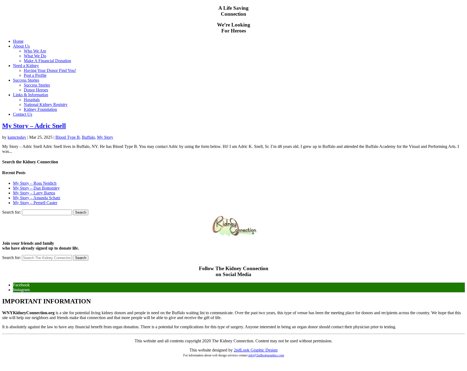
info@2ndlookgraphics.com (266, 355)
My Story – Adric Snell (34, 125)
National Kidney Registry (46, 104)
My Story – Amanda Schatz (36, 198)
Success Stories (26, 80)
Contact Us (22, 114)
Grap (254, 350)
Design (271, 350)
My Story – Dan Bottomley (36, 188)
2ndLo (239, 350)
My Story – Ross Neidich (34, 183)
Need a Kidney (26, 65)
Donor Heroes (36, 90)
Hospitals (32, 99)
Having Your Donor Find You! (50, 70)
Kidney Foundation (40, 109)
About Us (21, 46)
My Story (105, 137)
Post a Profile (35, 75)
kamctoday (17, 137)
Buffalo (88, 137)
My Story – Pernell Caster (35, 202)
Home (18, 41)
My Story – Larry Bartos (34, 193)
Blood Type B (67, 137)
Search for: (11, 212)
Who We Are (35, 51)
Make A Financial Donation (47, 60)
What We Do (35, 56)
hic (261, 350)
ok (247, 350)
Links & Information (30, 94)
